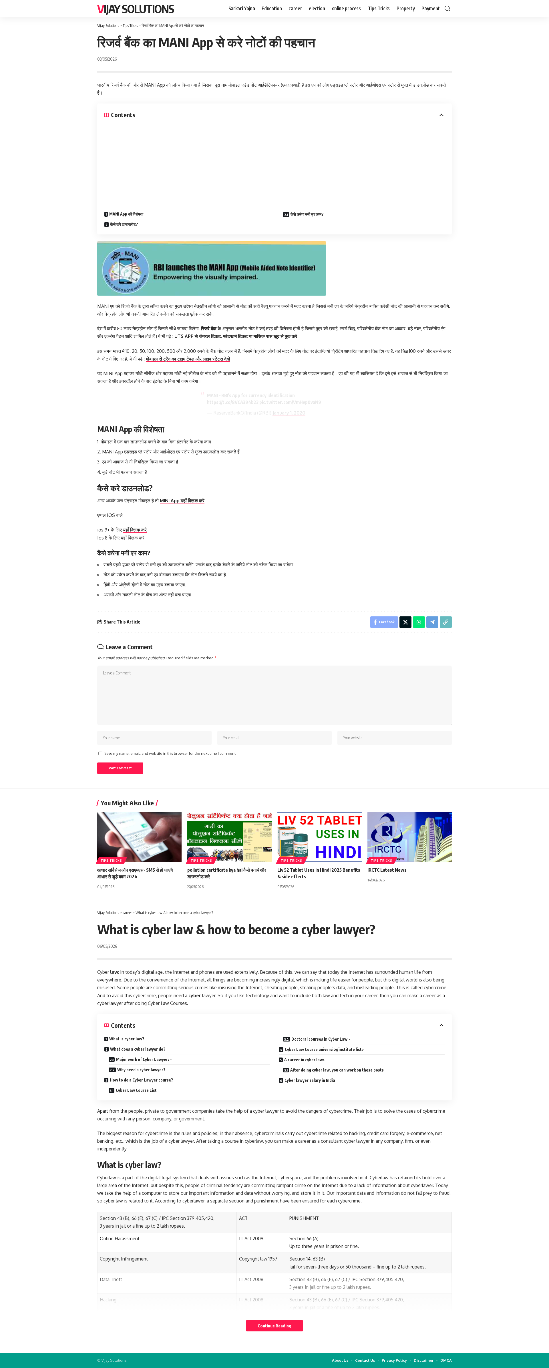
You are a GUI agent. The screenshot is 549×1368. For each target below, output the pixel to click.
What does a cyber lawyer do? (138, 1049)
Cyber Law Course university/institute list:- (325, 1049)
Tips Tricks (111, 860)
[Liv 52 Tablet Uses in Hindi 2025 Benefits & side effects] (319, 837)
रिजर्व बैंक (208, 328)
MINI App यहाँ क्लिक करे (182, 500)
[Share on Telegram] (432, 622)
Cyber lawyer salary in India (310, 1080)
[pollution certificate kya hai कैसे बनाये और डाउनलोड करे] (229, 837)
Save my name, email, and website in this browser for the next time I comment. (170, 753)
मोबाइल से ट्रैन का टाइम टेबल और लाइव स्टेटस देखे (188, 359)
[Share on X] (405, 622)
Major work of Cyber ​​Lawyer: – (144, 1059)
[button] (447, 8)
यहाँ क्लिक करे (135, 530)
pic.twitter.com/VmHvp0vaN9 (290, 402)
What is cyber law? (126, 1038)
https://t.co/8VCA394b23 (232, 402)
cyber (194, 995)
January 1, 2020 (288, 413)
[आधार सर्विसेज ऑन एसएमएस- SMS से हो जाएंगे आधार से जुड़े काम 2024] (139, 837)
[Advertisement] (274, 162)
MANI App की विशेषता (126, 214)
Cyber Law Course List (136, 1090)
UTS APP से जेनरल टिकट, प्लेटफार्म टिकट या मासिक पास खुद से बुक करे (235, 336)
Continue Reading (274, 1325)
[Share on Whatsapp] (419, 622)
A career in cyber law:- (305, 1059)
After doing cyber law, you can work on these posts (337, 1070)
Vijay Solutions (135, 8)
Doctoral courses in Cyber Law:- (320, 1039)
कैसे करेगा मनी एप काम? (307, 214)
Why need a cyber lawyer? (141, 1069)
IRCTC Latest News (387, 870)
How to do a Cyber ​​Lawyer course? (141, 1080)
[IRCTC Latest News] (409, 837)
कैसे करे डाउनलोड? (124, 224)
